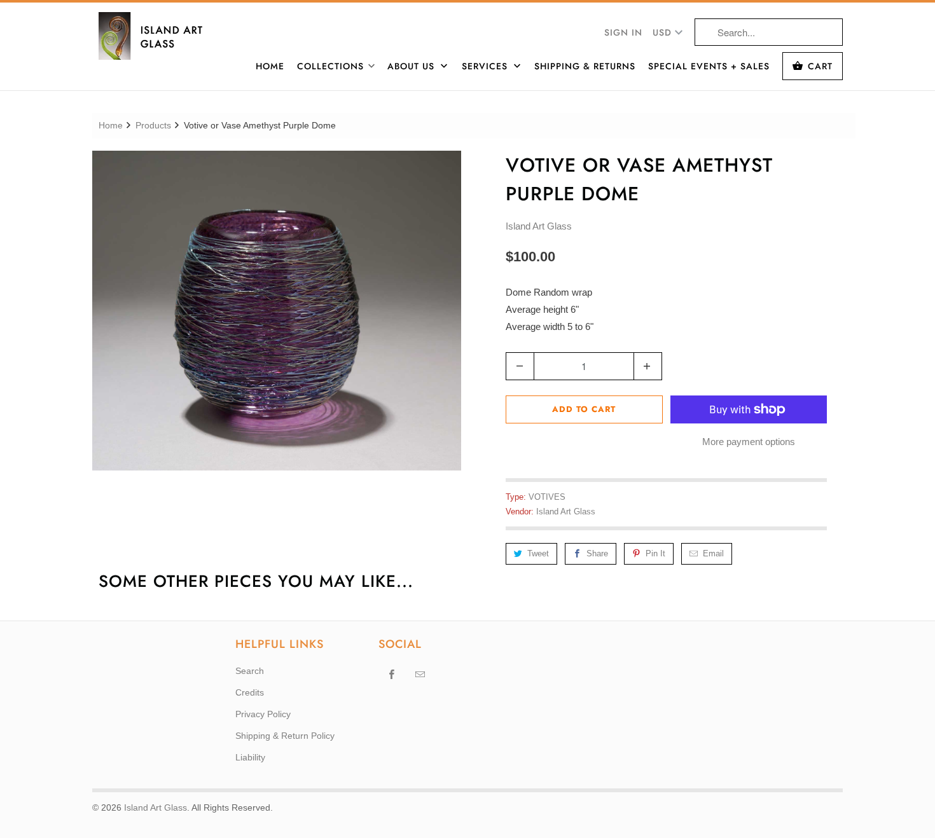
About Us (412, 66)
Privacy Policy (263, 714)
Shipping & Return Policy (285, 736)
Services (486, 66)
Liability (250, 757)
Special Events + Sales (709, 66)
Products (153, 125)
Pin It (655, 553)
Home (270, 66)
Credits (249, 692)
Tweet (538, 553)
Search (249, 671)
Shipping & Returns (584, 66)
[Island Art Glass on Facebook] (392, 674)
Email (713, 553)
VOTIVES (547, 497)
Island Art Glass (539, 226)
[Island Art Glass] (159, 36)
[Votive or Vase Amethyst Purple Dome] (276, 311)
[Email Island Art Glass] (420, 674)
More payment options (748, 441)
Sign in (623, 32)
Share (597, 553)
